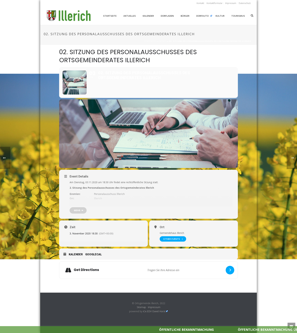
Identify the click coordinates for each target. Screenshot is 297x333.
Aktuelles (129, 15)
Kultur (220, 15)
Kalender (148, 15)
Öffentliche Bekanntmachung (156, 330)
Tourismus (238, 15)
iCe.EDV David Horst (154, 311)
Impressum (154, 307)
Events (163, 41)
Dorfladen (167, 15)
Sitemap (141, 307)
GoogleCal (93, 254)
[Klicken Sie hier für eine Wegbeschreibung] (230, 270)
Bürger (185, 15)
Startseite (110, 15)
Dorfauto (202, 15)
